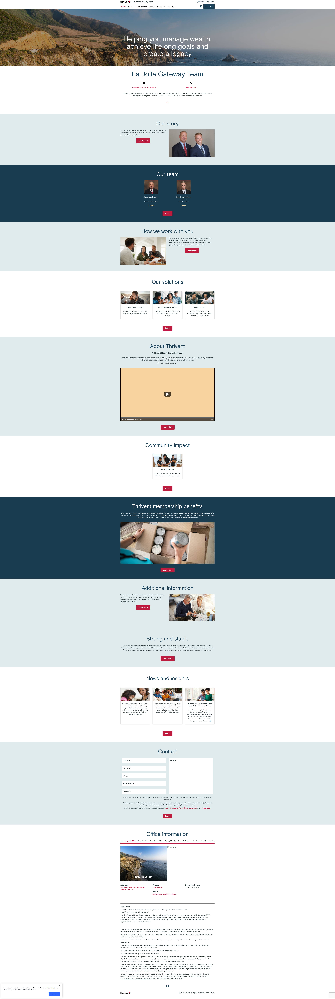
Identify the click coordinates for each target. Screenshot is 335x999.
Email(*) (125, 776)
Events (152, 6)
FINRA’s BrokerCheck (142, 978)
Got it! (54, 994)
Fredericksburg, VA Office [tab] (199, 841)
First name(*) (127, 760)
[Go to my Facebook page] (167, 102)
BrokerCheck (210, 2)
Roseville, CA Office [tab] (156, 841)
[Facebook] (167, 986)
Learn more (167, 570)
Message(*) (173, 760)
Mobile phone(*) (128, 783)
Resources (161, 6)
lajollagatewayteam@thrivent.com (144, 87)
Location (171, 6)
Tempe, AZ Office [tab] (170, 841)
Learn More (143, 141)
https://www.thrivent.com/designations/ (134, 912)
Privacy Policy (49, 987)
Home (123, 6)
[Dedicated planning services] (167, 305)
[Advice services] (199, 305)
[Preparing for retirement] (135, 305)
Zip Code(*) (127, 791)
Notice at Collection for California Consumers (181, 808)
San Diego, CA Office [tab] (128, 841)
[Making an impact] (167, 466)
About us (131, 6)
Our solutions (142, 6)
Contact (209, 6)
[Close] (60, 985)
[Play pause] (123, 419)
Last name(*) (127, 768)
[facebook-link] (201, 6)
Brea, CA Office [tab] (143, 841)
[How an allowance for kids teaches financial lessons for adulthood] (199, 706)
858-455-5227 (191, 87)
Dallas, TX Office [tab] (183, 841)
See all (167, 213)
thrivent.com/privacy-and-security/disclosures (157, 971)
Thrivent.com (128, 978)
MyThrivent (200, 2)
